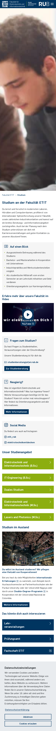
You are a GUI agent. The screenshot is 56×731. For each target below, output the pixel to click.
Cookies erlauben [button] (28, 723)
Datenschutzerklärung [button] (17, 709)
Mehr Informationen (16, 411)
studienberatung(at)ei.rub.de (23, 361)
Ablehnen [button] (28, 716)
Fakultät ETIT (8, 195)
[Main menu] (52, 4)
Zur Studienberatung (17, 368)
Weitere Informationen (16, 604)
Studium (21, 195)
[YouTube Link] (28, 317)
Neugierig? (16, 382)
